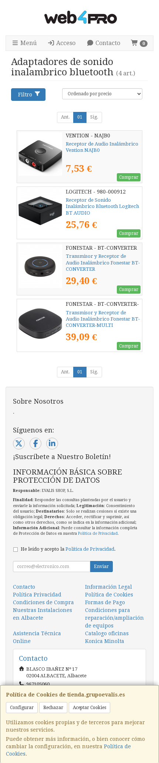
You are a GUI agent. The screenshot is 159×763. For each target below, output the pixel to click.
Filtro (25, 94)
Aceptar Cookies (89, 707)
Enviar (101, 566)
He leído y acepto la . (68, 549)
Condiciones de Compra (43, 602)
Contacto (107, 43)
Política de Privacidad (98, 533)
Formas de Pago (105, 602)
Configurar (22, 707)
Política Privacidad (37, 595)
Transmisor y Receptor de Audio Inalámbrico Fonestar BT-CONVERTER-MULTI (103, 319)
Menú (28, 43)
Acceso (65, 43)
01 (79, 117)
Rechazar (53, 707)
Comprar (128, 177)
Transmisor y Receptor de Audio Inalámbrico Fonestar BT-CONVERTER (103, 262)
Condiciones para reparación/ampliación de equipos (114, 618)
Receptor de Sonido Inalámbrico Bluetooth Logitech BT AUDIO (102, 206)
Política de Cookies (109, 595)
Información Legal (108, 587)
